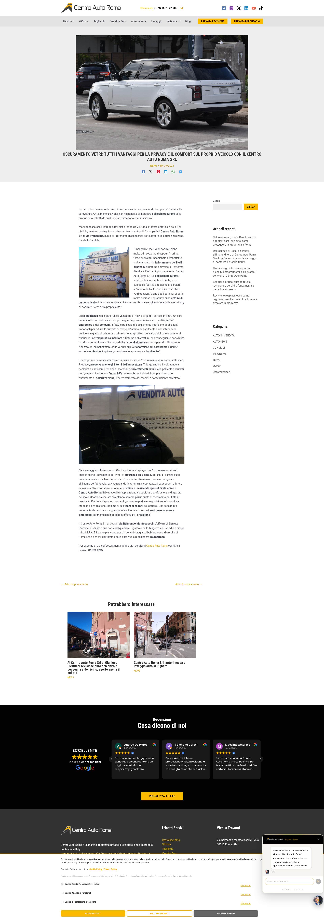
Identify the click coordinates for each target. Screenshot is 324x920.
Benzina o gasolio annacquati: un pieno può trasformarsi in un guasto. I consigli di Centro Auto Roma (235, 272)
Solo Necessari (226, 913)
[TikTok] (261, 8)
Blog (188, 21)
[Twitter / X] (239, 8)
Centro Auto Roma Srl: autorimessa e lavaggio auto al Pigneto (159, 664)
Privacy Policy (110, 869)
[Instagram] (231, 8)
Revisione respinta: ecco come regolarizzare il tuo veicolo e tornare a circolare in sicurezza (235, 299)
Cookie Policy (95, 869)
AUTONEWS (220, 341)
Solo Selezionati (159, 913)
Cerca (216, 200)
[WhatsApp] (173, 172)
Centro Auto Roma (157, 545)
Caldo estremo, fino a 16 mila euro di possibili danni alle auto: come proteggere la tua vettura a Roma (234, 241)
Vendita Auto (118, 21)
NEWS (153, 165)
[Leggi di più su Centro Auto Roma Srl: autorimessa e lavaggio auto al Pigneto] (165, 634)
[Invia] (318, 881)
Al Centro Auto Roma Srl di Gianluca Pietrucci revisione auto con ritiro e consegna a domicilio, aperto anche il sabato (94, 668)
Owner (217, 365)
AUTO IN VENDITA (224, 335)
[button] (182, 8)
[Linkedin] (246, 8)
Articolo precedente (74, 584)
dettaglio (246, 886)
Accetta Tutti (93, 913)
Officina (84, 21)
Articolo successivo (188, 584)
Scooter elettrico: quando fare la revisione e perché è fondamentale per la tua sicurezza (233, 285)
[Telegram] (180, 172)
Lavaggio (156, 21)
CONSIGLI (219, 347)
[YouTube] (254, 8)
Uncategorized (221, 372)
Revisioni (68, 21)
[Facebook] (224, 8)
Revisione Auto (171, 840)
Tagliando (99, 21)
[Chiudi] (318, 839)
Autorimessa (138, 21)
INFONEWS (219, 353)
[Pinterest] (158, 172)
